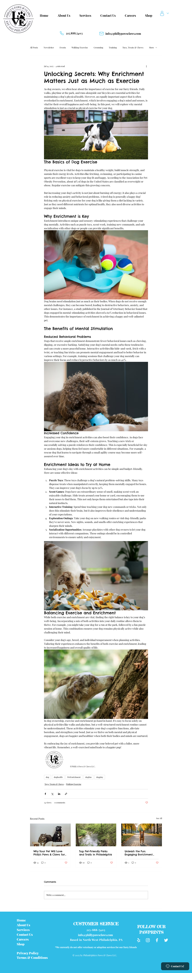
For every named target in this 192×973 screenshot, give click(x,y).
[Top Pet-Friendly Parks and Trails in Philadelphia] (96, 835)
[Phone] (61, 33)
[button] (165, 13)
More (151, 47)
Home (21, 920)
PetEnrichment (74, 777)
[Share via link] (66, 794)
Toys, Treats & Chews (132, 47)
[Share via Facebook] (45, 794)
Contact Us (25, 934)
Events (63, 47)
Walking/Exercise (80, 47)
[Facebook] (157, 940)
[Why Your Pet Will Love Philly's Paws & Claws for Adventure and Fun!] (50, 835)
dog (47, 777)
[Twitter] (166, 940)
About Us (23, 925)
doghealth (58, 777)
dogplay (99, 777)
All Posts (34, 47)
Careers (23, 939)
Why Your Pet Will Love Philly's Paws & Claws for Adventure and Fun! (49, 853)
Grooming (98, 47)
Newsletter (49, 47)
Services (23, 929)
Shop (20, 944)
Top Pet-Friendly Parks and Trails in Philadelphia (95, 853)
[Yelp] (138, 940)
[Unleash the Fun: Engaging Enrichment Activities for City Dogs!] (141, 835)
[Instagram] (147, 940)
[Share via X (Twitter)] (52, 794)
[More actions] (146, 66)
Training (113, 47)
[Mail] (101, 33)
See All (159, 818)
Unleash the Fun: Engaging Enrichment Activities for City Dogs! (140, 853)
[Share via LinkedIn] (59, 794)
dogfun (88, 777)
